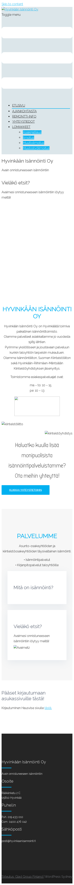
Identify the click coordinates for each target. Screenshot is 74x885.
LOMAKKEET (21, 127)
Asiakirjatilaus (32, 132)
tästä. (48, 708)
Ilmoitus (28, 137)
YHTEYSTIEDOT (23, 121)
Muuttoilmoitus (33, 143)
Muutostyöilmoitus (36, 148)
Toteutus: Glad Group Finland (23, 877)
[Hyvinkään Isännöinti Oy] (20, 9)
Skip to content (12, 4)
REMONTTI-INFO (24, 116)
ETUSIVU (18, 105)
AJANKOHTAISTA (24, 111)
